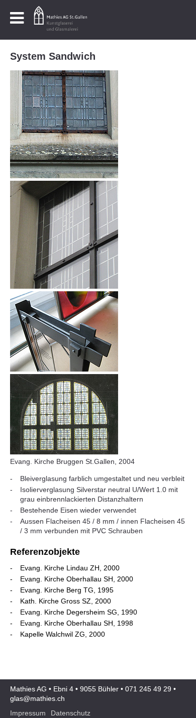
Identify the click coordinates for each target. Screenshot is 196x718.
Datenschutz (70, 713)
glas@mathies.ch (37, 698)
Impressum (28, 713)
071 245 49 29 (148, 689)
